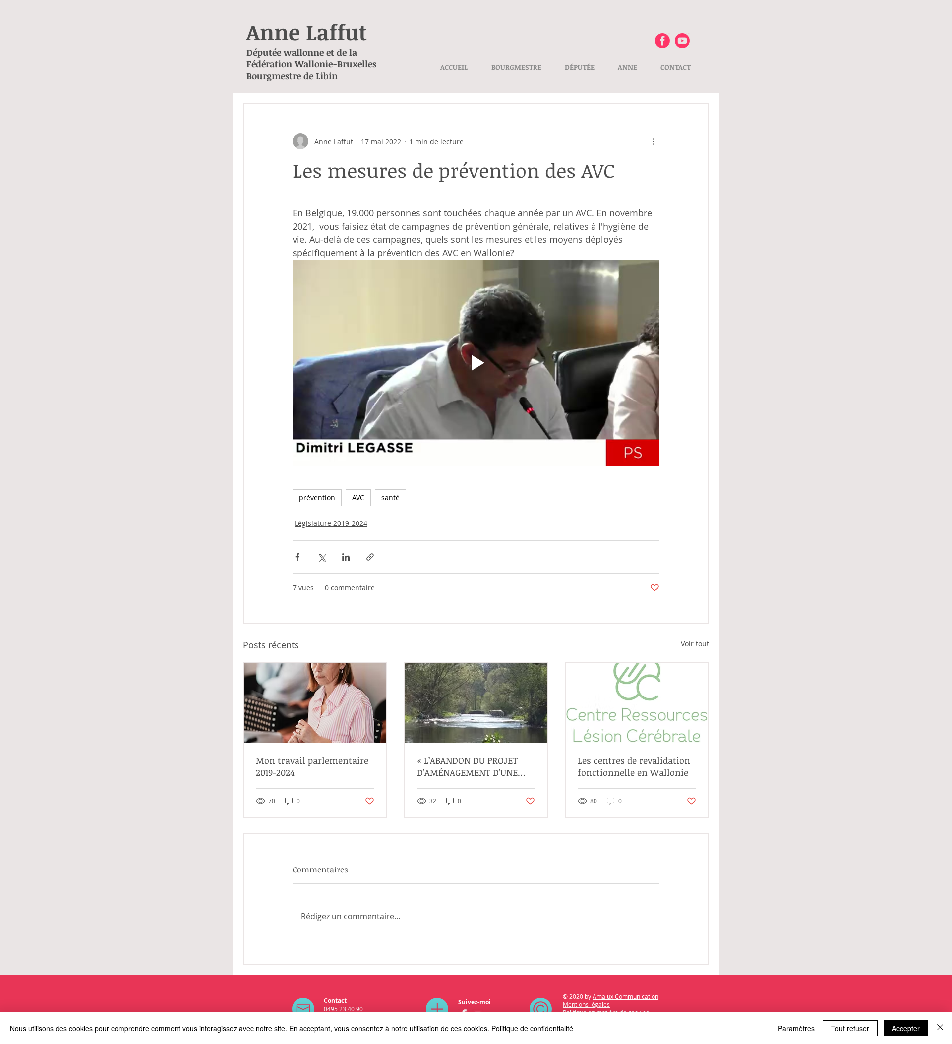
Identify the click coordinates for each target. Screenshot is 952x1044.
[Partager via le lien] (370, 557)
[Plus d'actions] (653, 141)
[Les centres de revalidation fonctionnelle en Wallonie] (637, 703)
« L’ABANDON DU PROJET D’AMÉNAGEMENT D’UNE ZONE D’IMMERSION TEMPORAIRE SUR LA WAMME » (467, 766)
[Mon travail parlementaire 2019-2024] (315, 703)
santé (390, 497)
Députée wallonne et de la (301, 52)
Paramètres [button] (796, 1028)
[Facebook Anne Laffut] (662, 40)
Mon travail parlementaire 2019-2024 (312, 766)
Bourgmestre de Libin (292, 76)
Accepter (906, 1028)
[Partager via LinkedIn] (346, 557)
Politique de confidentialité (532, 1028)
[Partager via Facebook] (297, 557)
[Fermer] (940, 1028)
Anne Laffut (306, 31)
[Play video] (476, 363)
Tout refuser (850, 1028)
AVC (358, 497)
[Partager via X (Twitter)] (321, 557)
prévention (317, 497)
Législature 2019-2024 (331, 523)
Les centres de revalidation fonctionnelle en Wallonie (634, 766)
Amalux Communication (625, 996)
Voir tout (695, 643)
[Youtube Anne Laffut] (682, 40)
